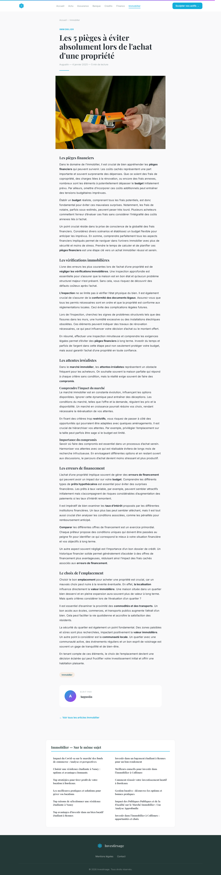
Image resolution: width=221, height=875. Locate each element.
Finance (120, 5)
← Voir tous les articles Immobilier (79, 717)
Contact (121, 856)
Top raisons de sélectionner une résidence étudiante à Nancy (77, 803)
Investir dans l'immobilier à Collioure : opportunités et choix (137, 817)
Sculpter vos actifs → (187, 5)
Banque (97, 5)
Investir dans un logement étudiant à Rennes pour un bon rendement (140, 760)
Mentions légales (104, 856)
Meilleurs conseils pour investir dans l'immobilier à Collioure (136, 770)
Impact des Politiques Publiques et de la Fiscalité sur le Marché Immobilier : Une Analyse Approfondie (138, 805)
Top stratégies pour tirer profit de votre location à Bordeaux (75, 781)
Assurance (83, 5)
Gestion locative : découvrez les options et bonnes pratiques (138, 792)
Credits (108, 5)
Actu (70, 5)
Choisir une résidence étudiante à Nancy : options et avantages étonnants (76, 770)
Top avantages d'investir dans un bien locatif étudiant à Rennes (78, 814)
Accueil (60, 5)
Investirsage (114, 845)
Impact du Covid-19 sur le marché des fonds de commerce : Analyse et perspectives (78, 760)
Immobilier (134, 5)
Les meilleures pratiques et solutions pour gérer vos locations (77, 792)
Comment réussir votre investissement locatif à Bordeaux (141, 781)
